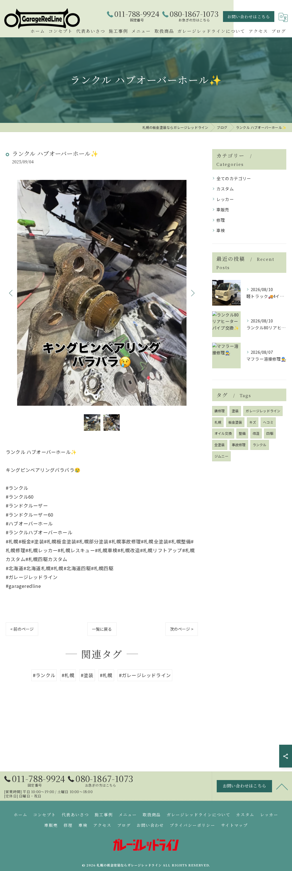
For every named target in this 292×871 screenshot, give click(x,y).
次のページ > (181, 629)
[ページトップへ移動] (282, 786)
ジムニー (221, 456)
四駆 (269, 433)
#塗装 (87, 675)
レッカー (225, 199)
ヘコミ (268, 422)
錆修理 (219, 410)
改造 (256, 433)
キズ (252, 422)
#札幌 (68, 675)
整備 (242, 433)
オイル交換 (223, 433)
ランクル (260, 444)
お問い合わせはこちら (248, 16)
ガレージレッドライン (263, 410)
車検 (220, 230)
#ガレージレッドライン (145, 675)
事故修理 (239, 444)
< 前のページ (22, 629)
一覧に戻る (102, 629)
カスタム (225, 189)
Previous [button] (11, 293)
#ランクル (44, 675)
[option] (102, 293)
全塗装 (219, 444)
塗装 (235, 410)
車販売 (223, 209)
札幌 (217, 422)
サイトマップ (234, 825)
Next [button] (192, 293)
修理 (220, 220)
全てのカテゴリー (233, 178)
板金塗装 (235, 422)
